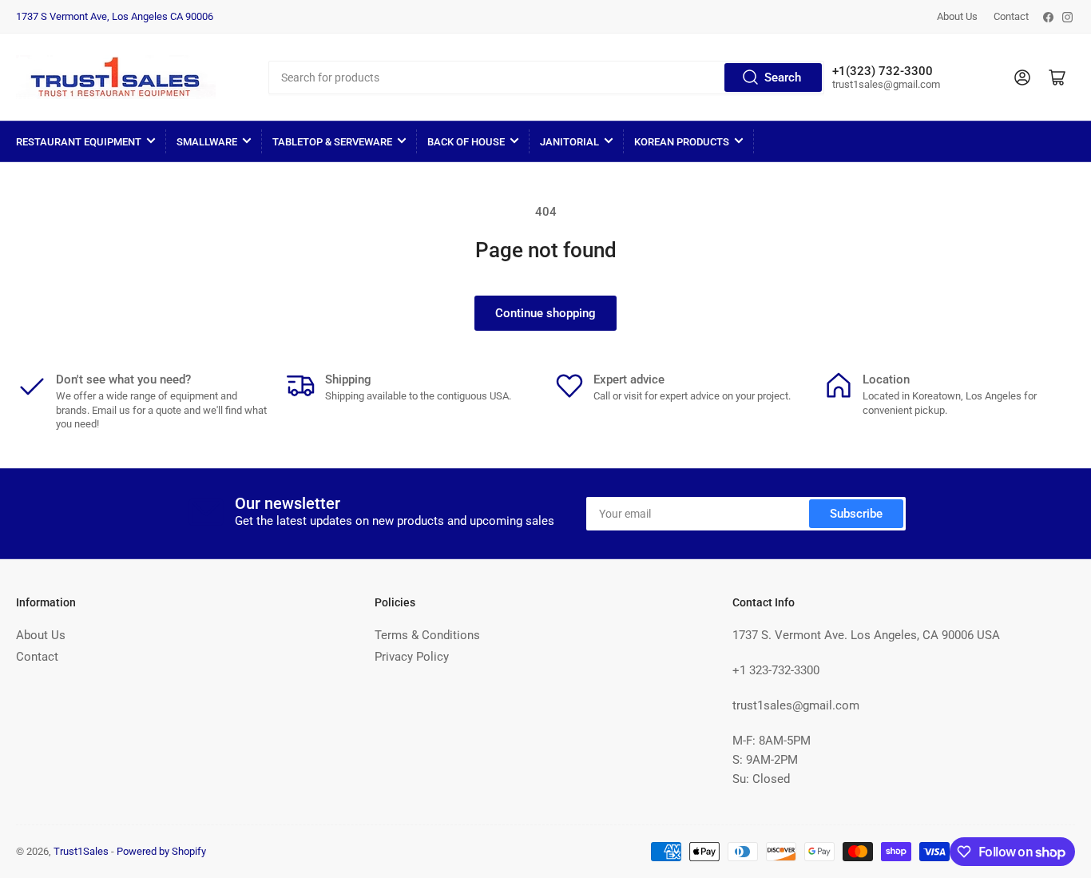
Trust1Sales (81, 851)
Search (782, 77)
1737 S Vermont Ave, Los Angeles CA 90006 (114, 16)
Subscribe (856, 514)
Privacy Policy (412, 657)
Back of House (466, 142)
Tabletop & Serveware (332, 142)
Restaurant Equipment (78, 142)
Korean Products (681, 142)
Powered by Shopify (161, 851)
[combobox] (546, 77)
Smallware (207, 142)
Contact (1011, 16)
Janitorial (569, 142)
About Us (957, 16)
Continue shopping (545, 313)
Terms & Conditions (427, 635)
